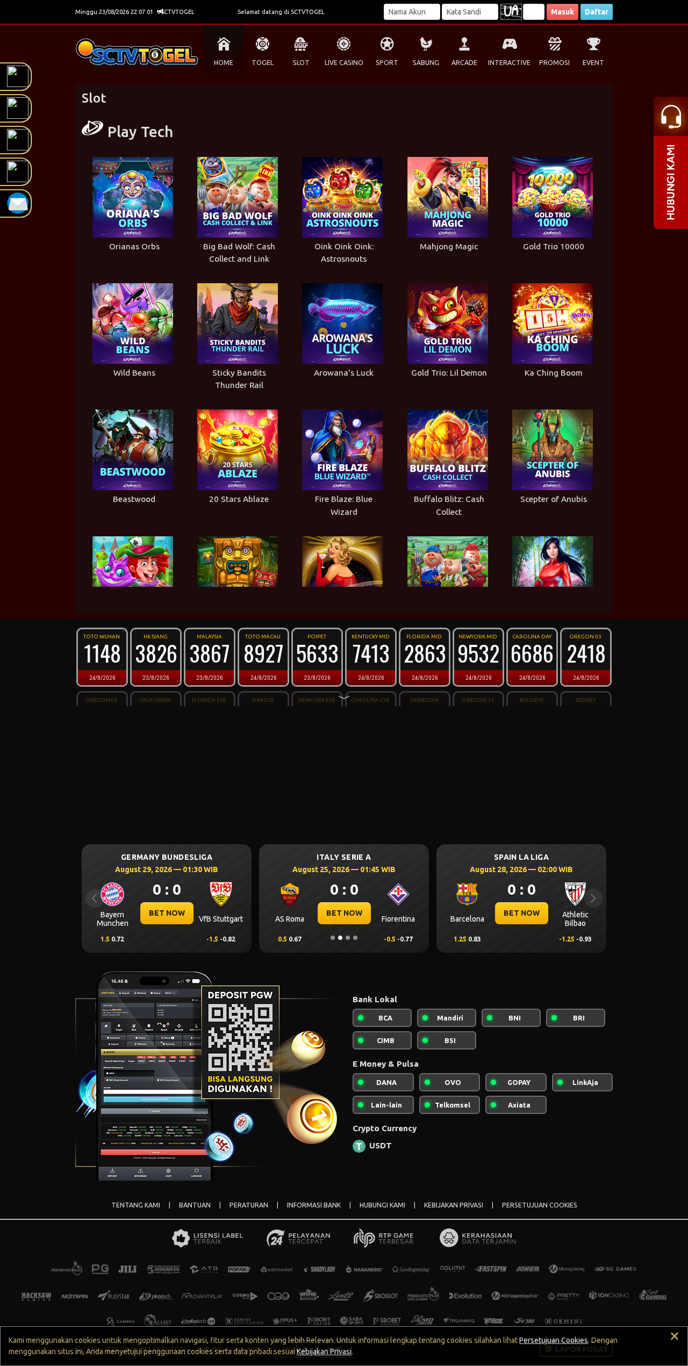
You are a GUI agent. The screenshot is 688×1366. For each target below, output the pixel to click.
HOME (223, 62)
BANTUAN (195, 1205)
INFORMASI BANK (314, 1205)
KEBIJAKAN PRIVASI (453, 1205)
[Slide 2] (340, 937)
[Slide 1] (333, 937)
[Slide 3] (348, 937)
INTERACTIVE (509, 62)
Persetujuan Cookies (553, 1340)
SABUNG (426, 62)
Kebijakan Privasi (324, 1351)
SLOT (301, 62)
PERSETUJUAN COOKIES (539, 1205)
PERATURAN (249, 1205)
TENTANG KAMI (135, 1205)
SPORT (387, 62)
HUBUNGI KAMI (382, 1205)
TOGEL (263, 62)
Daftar (596, 12)
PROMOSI (554, 62)
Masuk (562, 12)
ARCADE (464, 62)
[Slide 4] (355, 937)
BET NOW (207, 913)
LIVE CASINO (344, 62)
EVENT (593, 62)
